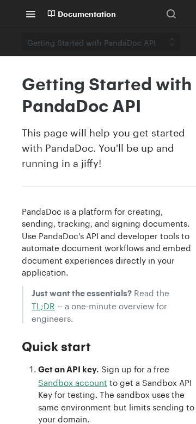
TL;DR (43, 304)
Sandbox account (72, 381)
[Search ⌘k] (171, 13)
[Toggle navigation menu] (30, 13)
